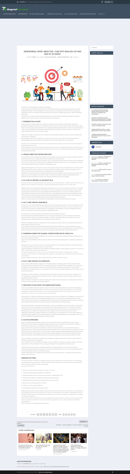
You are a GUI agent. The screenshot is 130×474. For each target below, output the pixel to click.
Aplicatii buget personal (88, 14)
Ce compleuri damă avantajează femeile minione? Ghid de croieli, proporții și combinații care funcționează (99, 112)
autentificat (26, 463)
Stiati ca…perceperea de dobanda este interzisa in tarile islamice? (101, 158)
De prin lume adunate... (51, 57)
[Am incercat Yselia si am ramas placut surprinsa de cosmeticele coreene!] (26, 438)
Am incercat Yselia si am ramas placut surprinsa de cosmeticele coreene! (25, 446)
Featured (59, 57)
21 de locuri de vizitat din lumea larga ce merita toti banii (101, 175)
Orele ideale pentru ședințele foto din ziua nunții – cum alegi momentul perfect (79, 447)
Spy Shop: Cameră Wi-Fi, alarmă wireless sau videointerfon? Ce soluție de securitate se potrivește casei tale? (101, 119)
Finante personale (9, 14)
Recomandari (65, 57)
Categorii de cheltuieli (54, 14)
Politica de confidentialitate (45, 472)
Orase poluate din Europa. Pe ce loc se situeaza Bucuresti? (43, 446)
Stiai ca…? (101, 14)
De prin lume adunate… (37, 14)
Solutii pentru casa (71, 14)
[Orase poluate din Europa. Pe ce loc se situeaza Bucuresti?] (44, 438)
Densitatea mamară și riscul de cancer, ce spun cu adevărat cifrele (101, 124)
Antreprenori (22, 14)
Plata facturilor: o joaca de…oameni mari (101, 170)
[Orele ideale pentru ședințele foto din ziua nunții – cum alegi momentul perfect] (79, 438)
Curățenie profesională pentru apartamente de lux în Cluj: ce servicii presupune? (101, 136)
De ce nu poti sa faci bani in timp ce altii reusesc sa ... (39, 2)
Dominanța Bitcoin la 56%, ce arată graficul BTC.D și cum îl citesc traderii (101, 130)
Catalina (34, 57)
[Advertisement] (62, 32)
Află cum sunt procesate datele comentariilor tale (56, 466)
